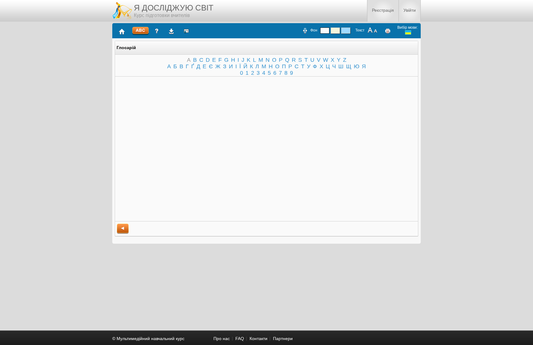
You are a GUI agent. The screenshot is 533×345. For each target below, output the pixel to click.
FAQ (239, 338)
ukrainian (408, 32)
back (123, 229)
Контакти (258, 338)
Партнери (283, 338)
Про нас (221, 338)
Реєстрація (383, 10)
